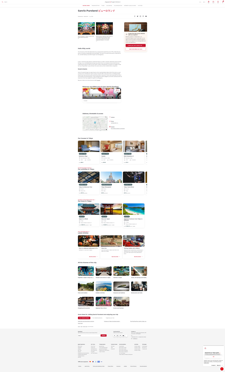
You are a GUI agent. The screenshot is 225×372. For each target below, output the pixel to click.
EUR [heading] (204, 2)
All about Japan (144, 346)
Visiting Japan (86, 5)
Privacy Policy (110, 366)
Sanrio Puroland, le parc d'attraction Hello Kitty (98, 95)
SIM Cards (112, 346)
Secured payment (143, 366)
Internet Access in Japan (130, 5)
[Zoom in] (106, 120)
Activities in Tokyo (83, 184)
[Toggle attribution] (106, 129)
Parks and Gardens (82, 292)
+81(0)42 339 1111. (114, 122)
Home (79, 326)
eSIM (112, 347)
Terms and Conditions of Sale (98, 366)
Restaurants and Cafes (136, 292)
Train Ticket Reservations (103, 347)
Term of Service (133, 366)
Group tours (81, 216)
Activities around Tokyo (107, 184)
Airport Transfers (102, 351)
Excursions (109, 5)
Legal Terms (87, 366)
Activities (140, 5)
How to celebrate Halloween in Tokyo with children (89, 248)
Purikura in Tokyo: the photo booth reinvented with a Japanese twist (112, 321)
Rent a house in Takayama (123, 351)
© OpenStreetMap (102, 129)
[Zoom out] (106, 121)
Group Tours (93, 347)
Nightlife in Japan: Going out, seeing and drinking (86, 277)
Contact (79, 366)
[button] (95, 123)
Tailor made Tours (94, 350)
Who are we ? (80, 346)
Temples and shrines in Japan (103, 277)
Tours (102, 5)
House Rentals (121, 346)
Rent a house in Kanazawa (123, 350)
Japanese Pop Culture (101, 308)
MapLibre (87, 129)
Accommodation (118, 5)
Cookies (125, 366)
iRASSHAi (79, 357)
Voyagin (98, 80)
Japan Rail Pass (101, 346)
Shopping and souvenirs (84, 308)
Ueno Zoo (104, 248)
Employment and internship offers (83, 353)
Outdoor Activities (100, 292)
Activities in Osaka (137, 350)
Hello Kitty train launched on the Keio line (86, 321)
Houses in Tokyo (82, 153)
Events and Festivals (118, 308)
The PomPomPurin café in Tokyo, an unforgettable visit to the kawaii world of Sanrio (138, 321)
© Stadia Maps (91, 129)
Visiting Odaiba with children (132, 248)
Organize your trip (110, 317)
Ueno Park (80, 323)
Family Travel (85, 326)
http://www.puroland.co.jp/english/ (118, 128)
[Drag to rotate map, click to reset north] (106, 123)
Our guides (93, 351)
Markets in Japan (117, 277)
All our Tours (93, 346)
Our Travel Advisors (94, 353)
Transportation (95, 5)
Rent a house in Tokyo (122, 347)
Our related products (97, 317)
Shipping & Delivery (81, 355)
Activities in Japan (137, 346)
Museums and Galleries (119, 292)
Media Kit (79, 351)
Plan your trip (144, 347)
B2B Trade (79, 350)
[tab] (84, 318)
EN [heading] (200, 2)
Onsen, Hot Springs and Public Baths (139, 277)
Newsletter (80, 347)
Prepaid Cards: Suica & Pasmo (104, 350)
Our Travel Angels (122, 353)
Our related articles (84, 317)
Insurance (118, 366)
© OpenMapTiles (96, 129)
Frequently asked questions (82, 354)
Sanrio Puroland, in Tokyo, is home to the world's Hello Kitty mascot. (86, 37)
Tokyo (81, 326)
